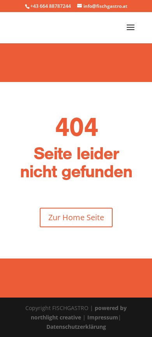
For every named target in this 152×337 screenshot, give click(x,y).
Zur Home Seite (76, 217)
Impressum (102, 317)
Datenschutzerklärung (76, 326)
